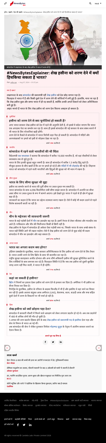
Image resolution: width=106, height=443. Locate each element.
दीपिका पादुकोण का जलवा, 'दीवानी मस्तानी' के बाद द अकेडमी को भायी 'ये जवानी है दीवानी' (41, 368)
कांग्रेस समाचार (24, 400)
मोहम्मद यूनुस (56, 326)
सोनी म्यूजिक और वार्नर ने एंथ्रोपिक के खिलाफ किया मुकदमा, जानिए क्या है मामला (37, 383)
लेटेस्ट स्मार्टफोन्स (54, 405)
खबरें (10, 12)
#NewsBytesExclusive (59, 400)
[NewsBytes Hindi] (17, 4)
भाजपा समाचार (96, 400)
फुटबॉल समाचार (40, 405)
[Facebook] (45, 342)
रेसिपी (90, 405)
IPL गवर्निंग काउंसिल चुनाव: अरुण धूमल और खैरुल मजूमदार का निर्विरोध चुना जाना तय (39, 376)
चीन (35, 220)
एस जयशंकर (23, 155)
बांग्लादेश (27, 95)
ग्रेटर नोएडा (11, 363)
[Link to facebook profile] (18, 425)
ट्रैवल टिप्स (44, 400)
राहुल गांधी (81, 405)
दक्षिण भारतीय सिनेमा (11, 410)
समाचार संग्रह (76, 419)
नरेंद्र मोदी (35, 400)
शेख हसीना (51, 95)
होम (5, 12)
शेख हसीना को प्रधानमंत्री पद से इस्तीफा (64, 319)
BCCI (9, 378)
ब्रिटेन (11, 282)
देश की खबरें (18, 12)
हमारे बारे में (8, 419)
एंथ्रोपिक (10, 386)
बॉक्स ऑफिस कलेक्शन (12, 405)
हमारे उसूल (51, 419)
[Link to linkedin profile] (30, 425)
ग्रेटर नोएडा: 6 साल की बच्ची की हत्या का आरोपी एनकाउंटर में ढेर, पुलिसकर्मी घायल (37, 360)
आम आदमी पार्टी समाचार (80, 400)
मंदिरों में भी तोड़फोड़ (70, 165)
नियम (30, 419)
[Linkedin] (60, 342)
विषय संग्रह (87, 419)
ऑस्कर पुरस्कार (12, 371)
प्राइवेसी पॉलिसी (20, 419)
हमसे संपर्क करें (40, 419)
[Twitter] (53, 342)
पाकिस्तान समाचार (69, 405)
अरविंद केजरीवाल (10, 400)
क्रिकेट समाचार (28, 405)
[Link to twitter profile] (24, 425)
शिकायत (60, 419)
